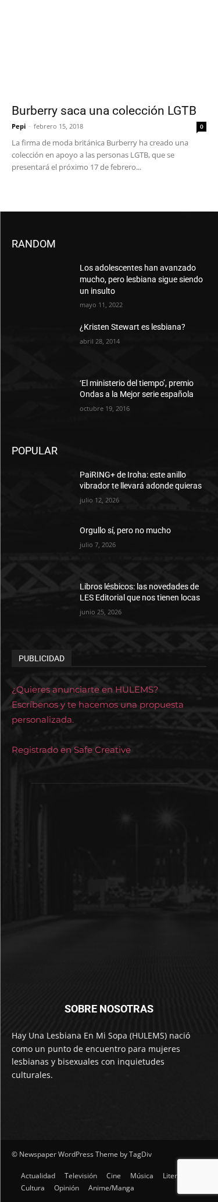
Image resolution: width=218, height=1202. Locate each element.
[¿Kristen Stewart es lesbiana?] (41, 342)
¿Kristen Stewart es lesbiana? (132, 327)
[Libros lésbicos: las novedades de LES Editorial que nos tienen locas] (41, 601)
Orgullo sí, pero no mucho (125, 530)
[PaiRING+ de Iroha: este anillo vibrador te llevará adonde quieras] (41, 489)
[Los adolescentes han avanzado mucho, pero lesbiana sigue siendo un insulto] (41, 283)
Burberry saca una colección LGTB (104, 111)
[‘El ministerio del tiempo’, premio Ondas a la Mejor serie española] (41, 398)
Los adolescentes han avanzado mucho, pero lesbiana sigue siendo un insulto (141, 279)
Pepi (19, 126)
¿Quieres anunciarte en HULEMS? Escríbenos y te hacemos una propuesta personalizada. (98, 704)
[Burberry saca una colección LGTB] (109, 48)
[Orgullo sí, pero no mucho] (41, 545)
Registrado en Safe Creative (71, 749)
